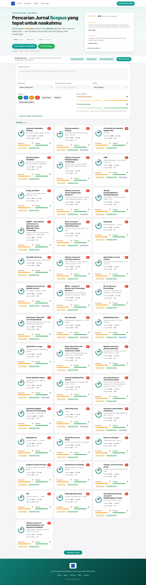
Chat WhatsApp (46, 46)
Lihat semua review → (94, 48)
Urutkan (94, 83)
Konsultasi (45, 3)
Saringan (20, 94)
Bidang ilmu (21, 83)
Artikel (36, 3)
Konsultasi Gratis (124, 59)
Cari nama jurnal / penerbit (63, 83)
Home (19, 3)
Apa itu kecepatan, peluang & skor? (31, 116)
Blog (79, 575)
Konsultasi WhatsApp (126, 3)
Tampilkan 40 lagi (73, 552)
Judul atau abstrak (23, 67)
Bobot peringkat (82, 94)
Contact (86, 575)
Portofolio (27, 3)
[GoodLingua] (13, 3)
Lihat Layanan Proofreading (24, 46)
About (66, 575)
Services (73, 575)
